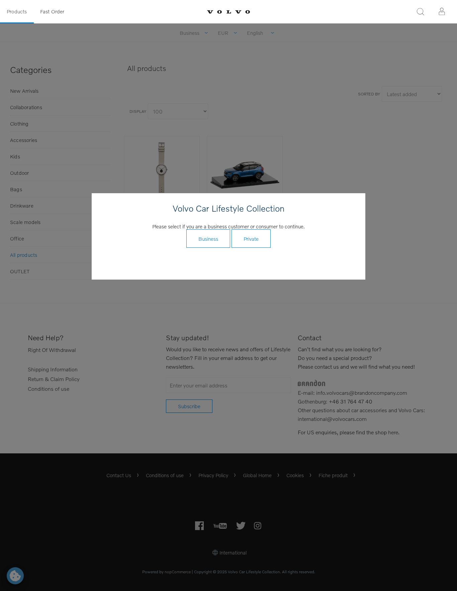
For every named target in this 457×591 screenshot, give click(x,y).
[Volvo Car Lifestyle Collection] (228, 11)
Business (208, 239)
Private (251, 239)
